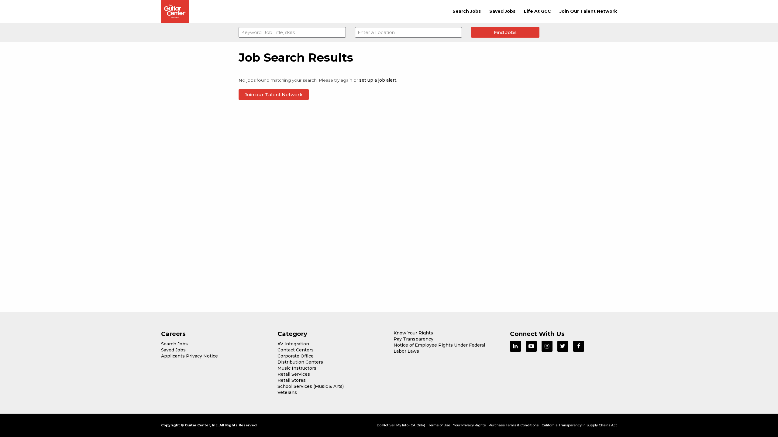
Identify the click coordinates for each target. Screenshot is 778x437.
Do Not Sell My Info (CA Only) (401, 425)
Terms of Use (439, 425)
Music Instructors (296, 368)
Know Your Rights (413, 333)
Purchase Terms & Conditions (514, 425)
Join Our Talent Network (588, 11)
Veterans (287, 392)
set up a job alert (377, 80)
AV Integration (293, 344)
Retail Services (293, 374)
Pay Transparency (413, 339)
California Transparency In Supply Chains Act (579, 425)
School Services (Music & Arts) (310, 386)
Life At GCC (537, 11)
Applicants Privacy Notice (189, 356)
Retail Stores (291, 380)
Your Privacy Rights (469, 425)
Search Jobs (467, 11)
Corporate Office (295, 356)
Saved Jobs (502, 11)
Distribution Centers (300, 362)
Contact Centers (295, 350)
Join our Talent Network (274, 94)
